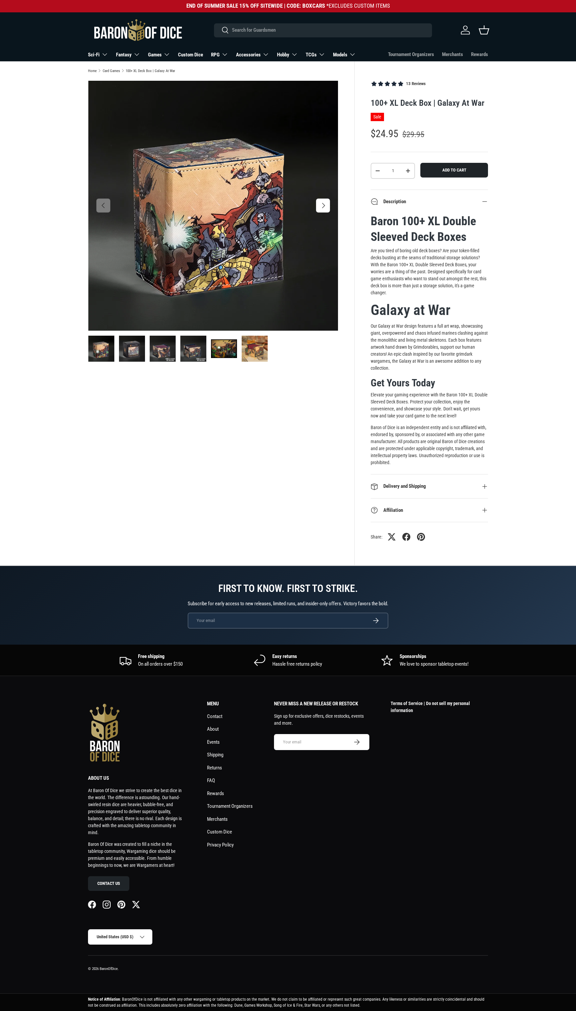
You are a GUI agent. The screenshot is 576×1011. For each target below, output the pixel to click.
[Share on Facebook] (406, 537)
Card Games (111, 71)
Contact (214, 716)
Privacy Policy (220, 845)
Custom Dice (190, 55)
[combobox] (323, 30)
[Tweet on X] (391, 537)
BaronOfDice (109, 969)
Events (213, 742)
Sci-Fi (94, 55)
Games (155, 55)
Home (92, 71)
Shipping (215, 755)
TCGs (311, 55)
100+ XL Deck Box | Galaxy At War (150, 71)
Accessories (248, 55)
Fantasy (124, 55)
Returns (214, 768)
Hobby (283, 55)
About (213, 729)
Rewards (479, 54)
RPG (215, 55)
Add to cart (454, 170)
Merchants (452, 54)
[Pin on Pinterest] (421, 537)
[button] (484, 30)
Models (340, 55)
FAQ (211, 780)
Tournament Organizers (411, 54)
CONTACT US (108, 883)
